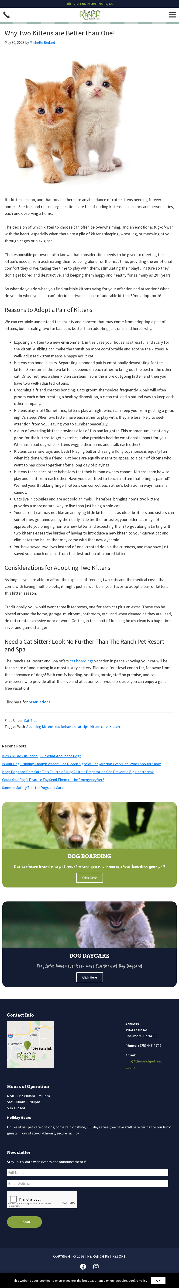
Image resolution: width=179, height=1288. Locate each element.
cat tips (82, 726)
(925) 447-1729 (149, 1045)
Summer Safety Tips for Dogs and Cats (32, 787)
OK (158, 1280)
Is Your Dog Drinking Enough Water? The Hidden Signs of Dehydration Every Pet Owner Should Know (81, 763)
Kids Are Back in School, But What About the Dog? (41, 756)
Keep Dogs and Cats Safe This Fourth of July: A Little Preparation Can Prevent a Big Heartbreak (78, 771)
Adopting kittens (40, 726)
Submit (24, 1221)
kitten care (99, 726)
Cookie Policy (137, 1280)
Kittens (115, 726)
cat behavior (65, 726)
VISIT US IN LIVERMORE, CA (93, 4)
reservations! (40, 702)
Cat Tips (30, 720)
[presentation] (42, 1200)
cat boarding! (81, 661)
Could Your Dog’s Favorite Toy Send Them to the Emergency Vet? (53, 779)
